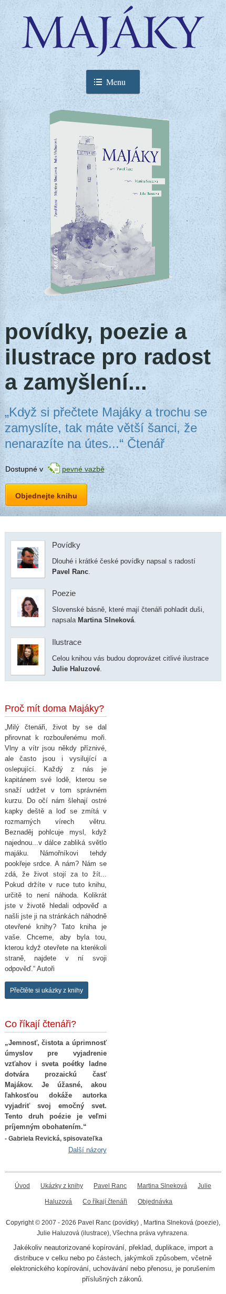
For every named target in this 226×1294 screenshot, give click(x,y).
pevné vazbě (83, 469)
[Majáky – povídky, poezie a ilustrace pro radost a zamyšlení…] (112, 49)
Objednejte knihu (46, 496)
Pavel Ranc (110, 1185)
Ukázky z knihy (61, 1185)
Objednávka (155, 1201)
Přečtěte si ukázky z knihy (46, 990)
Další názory (87, 1150)
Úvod (22, 1185)
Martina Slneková (162, 1185)
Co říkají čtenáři (105, 1201)
